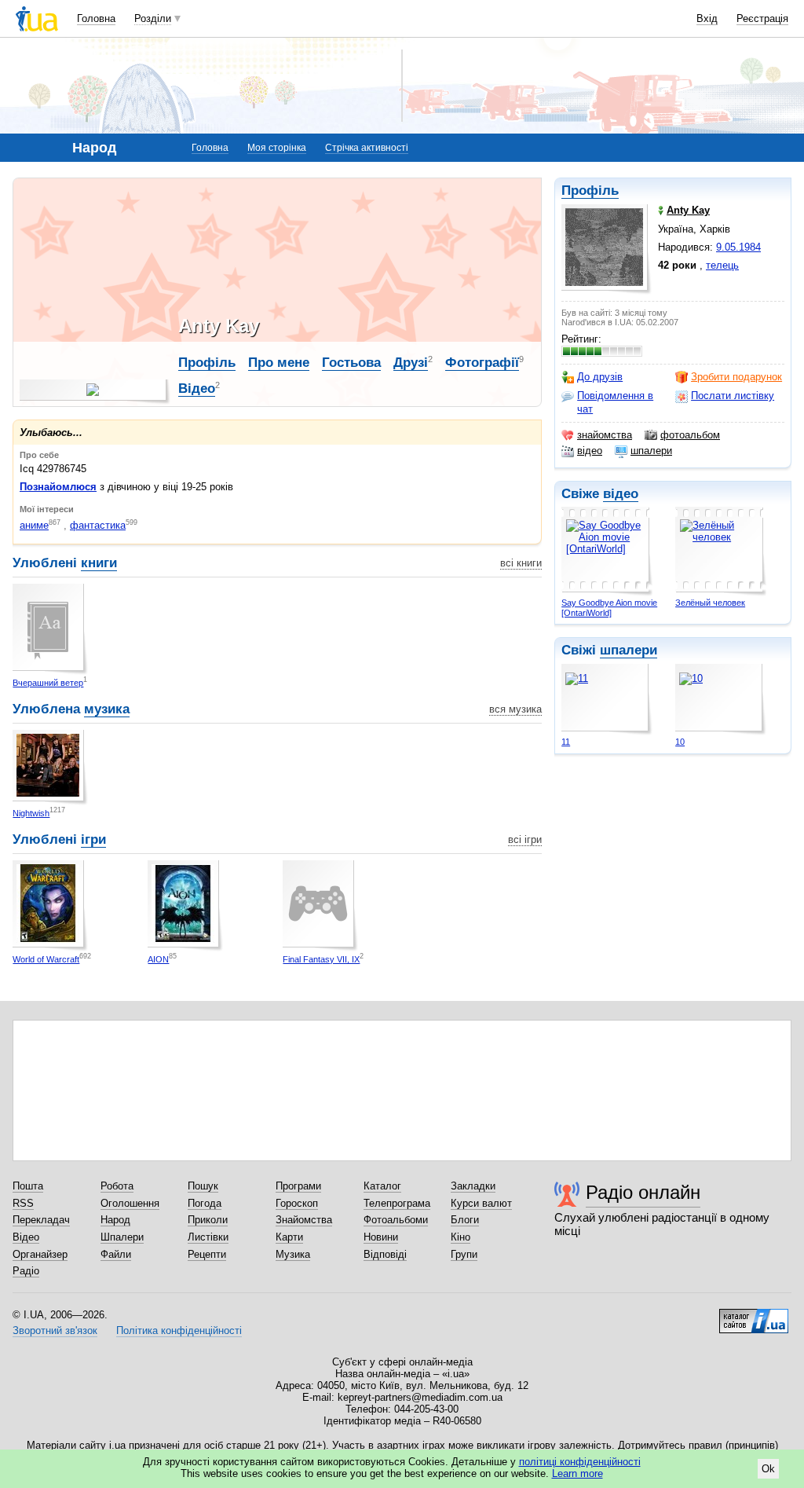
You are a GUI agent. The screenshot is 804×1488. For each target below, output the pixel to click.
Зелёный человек (710, 602)
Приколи (208, 1220)
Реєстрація (762, 18)
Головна (96, 18)
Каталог (382, 1186)
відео (589, 450)
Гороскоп (297, 1203)
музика (107, 709)
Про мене (278, 362)
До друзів (600, 377)
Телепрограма (397, 1203)
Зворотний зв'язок (55, 1330)
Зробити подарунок (736, 377)
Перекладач (41, 1220)
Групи (464, 1254)
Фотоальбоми (396, 1220)
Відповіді (385, 1254)
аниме (34, 525)
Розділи (152, 18)
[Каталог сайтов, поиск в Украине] (753, 1315)
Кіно (460, 1237)
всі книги (521, 563)
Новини (381, 1237)
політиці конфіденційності (580, 1462)
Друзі (410, 362)
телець (722, 265)
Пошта (28, 1186)
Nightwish (31, 813)
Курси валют (481, 1203)
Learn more (577, 1473)
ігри (93, 839)
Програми (298, 1186)
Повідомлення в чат (615, 402)
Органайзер (40, 1254)
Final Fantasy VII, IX (321, 959)
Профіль (590, 190)
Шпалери (122, 1237)
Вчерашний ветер (48, 682)
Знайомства (304, 1220)
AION (158, 959)
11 (565, 741)
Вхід (707, 18)
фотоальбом (690, 435)
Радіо (26, 1271)
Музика (293, 1254)
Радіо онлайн (643, 1192)
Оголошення (129, 1203)
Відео (196, 388)
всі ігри (525, 839)
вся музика (515, 709)
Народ (115, 1220)
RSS (23, 1203)
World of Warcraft (46, 959)
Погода (204, 1203)
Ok (768, 1469)
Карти (289, 1237)
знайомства (604, 435)
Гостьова (351, 362)
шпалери (651, 450)
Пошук (203, 1186)
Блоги (465, 1220)
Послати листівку (732, 395)
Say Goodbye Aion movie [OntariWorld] (609, 608)
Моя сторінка (276, 147)
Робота (116, 1186)
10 (680, 741)
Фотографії (482, 362)
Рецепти (207, 1254)
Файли (115, 1254)
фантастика (98, 525)
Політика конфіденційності (179, 1330)
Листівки (208, 1237)
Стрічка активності (366, 147)
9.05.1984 (738, 247)
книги (99, 562)
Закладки (473, 1186)
